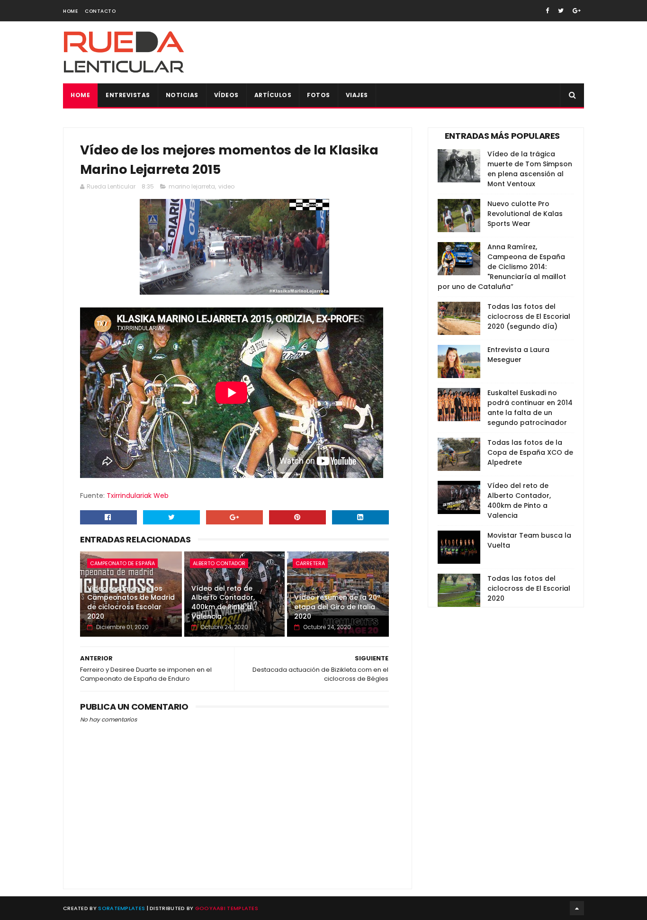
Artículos (273, 95)
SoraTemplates (121, 908)
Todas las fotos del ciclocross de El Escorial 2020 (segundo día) (528, 316)
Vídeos (226, 95)
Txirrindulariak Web (138, 495)
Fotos (318, 95)
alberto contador (219, 563)
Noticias (182, 95)
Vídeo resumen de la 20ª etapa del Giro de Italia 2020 (337, 607)
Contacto (100, 11)
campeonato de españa (122, 563)
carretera (310, 563)
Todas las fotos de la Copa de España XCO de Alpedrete (530, 452)
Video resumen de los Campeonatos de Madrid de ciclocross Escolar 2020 (131, 602)
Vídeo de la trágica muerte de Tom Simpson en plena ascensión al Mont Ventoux (529, 169)
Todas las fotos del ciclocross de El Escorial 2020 (528, 588)
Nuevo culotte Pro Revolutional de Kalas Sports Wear (525, 213)
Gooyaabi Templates (226, 908)
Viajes (357, 95)
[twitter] (561, 10)
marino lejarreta (192, 186)
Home (70, 11)
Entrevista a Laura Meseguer (518, 354)
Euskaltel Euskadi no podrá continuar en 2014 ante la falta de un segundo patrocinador (530, 407)
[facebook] (547, 10)
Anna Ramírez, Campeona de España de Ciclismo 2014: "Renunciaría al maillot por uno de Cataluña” (502, 266)
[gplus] (576, 10)
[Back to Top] (577, 908)
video (226, 186)
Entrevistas (128, 95)
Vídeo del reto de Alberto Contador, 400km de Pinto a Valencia (223, 602)
